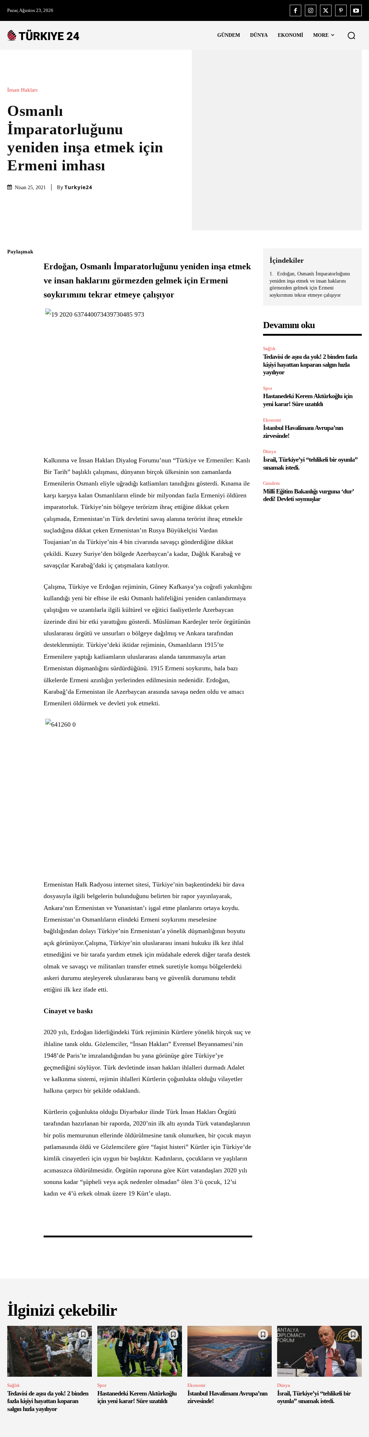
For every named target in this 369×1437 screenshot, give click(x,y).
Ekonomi (272, 420)
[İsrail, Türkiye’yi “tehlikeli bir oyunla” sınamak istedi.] (319, 1351)
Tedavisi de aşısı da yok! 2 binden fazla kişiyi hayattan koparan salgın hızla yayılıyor (310, 364)
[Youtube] (356, 10)
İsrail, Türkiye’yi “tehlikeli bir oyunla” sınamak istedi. (314, 1397)
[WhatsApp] (14, 320)
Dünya (269, 451)
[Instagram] (310, 10)
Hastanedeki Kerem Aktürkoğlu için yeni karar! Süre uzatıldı (307, 400)
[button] (351, 35)
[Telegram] (14, 354)
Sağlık (269, 348)
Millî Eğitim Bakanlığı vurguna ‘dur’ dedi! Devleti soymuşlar (308, 495)
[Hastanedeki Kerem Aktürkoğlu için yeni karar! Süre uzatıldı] (139, 1351)
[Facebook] (295, 10)
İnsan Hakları (22, 90)
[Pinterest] (341, 10)
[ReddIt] (14, 337)
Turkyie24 (78, 187)
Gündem (271, 483)
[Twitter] (326, 10)
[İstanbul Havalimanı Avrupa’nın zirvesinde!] (229, 1351)
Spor (267, 388)
